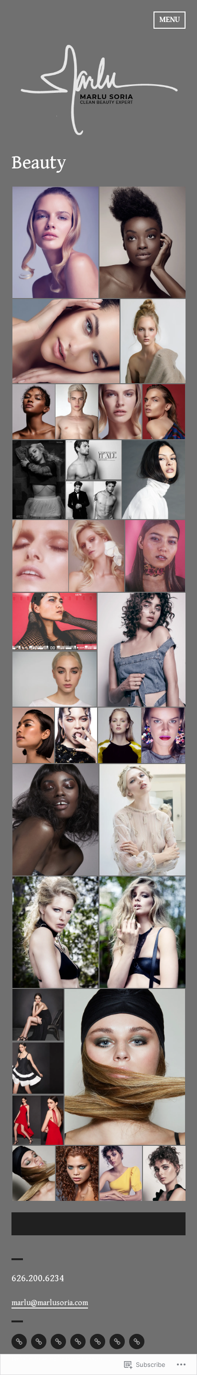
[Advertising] (97, 1341)
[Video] (58, 1341)
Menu (169, 19)
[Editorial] (38, 1341)
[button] (54, 242)
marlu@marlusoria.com (49, 1303)
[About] (117, 1341)
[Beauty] (19, 1341)
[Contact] (136, 1341)
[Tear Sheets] (78, 1341)
